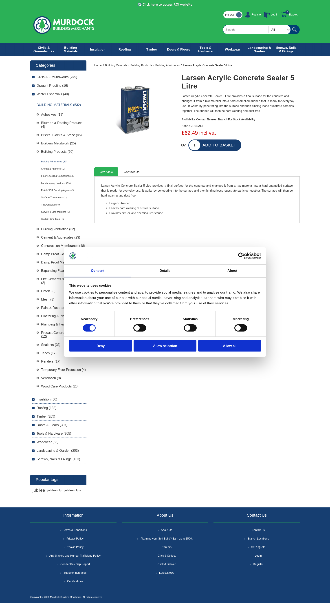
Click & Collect (167, 555)
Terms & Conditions (75, 530)
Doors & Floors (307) (52, 425)
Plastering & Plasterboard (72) (63, 316)
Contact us (258, 530)
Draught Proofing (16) (52, 85)
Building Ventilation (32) (58, 229)
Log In (274, 14)
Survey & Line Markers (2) (55, 211)
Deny (101, 346)
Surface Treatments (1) (54, 197)
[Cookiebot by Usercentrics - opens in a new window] (241, 255)
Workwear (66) (47, 442)
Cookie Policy (75, 547)
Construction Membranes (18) (63, 246)
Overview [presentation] (106, 172)
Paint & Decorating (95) (58, 308)
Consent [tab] (97, 270)
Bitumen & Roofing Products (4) (62, 124)
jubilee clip (54, 490)
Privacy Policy (75, 538)
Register (256, 14)
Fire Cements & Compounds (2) (62, 281)
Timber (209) (46, 416)
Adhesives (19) (52, 114)
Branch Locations (258, 538)
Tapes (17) (49, 353)
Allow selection (165, 346)
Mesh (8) (47, 299)
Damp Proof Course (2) (58, 254)
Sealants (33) (51, 345)
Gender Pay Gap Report (75, 564)
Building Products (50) (57, 151)
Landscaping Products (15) (56, 183)
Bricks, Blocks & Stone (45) (61, 135)
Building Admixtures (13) (54, 161)
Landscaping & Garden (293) (58, 450)
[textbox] (256, 29)
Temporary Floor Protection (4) (63, 370)
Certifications (75, 581)
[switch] (139, 328)
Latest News (166, 572)
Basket (293, 14)
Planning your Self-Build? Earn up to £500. (167, 538)
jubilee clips (72, 490)
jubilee (39, 490)
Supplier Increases (75, 572)
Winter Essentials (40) (53, 94)
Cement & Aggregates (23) (60, 237)
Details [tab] (165, 270)
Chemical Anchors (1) (53, 168)
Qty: (183, 145)
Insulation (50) (47, 399)
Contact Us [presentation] (131, 172)
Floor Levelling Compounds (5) (58, 176)
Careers (167, 547)
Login (258, 555)
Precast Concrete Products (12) (61, 334)
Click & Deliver (167, 564)
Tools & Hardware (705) (54, 433)
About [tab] (232, 270)
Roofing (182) (46, 408)
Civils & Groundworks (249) (57, 77)
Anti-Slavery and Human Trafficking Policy (75, 555)
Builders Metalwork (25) (58, 143)
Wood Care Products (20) (60, 386)
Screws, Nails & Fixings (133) (58, 459)
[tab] (106, 171)
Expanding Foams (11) (57, 270)
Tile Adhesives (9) (51, 204)
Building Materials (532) (59, 105)
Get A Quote (258, 547)
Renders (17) (50, 361)
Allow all (229, 346)
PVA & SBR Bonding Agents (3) (58, 190)
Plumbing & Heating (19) (59, 324)
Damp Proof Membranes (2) (61, 262)
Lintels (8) (48, 291)
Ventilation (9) (51, 378)
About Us (166, 530)
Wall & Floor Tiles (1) (52, 219)
